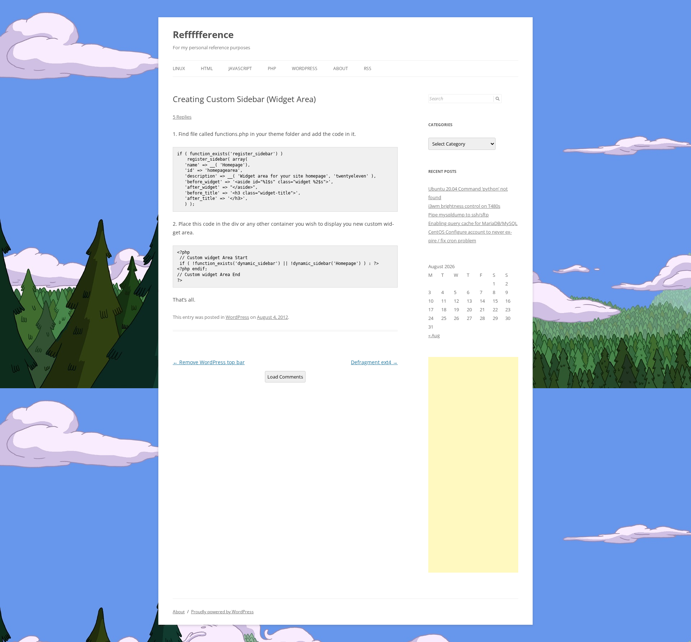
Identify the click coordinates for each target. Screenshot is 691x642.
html (207, 68)
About (340, 68)
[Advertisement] (473, 465)
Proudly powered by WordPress (222, 612)
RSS (367, 68)
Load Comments (285, 376)
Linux (179, 68)
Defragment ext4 (374, 362)
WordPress (304, 68)
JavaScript (240, 68)
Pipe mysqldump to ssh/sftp (458, 214)
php (272, 68)
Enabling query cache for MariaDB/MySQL (473, 223)
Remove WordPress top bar (209, 362)
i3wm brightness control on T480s (464, 206)
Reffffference (203, 34)
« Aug (434, 335)
